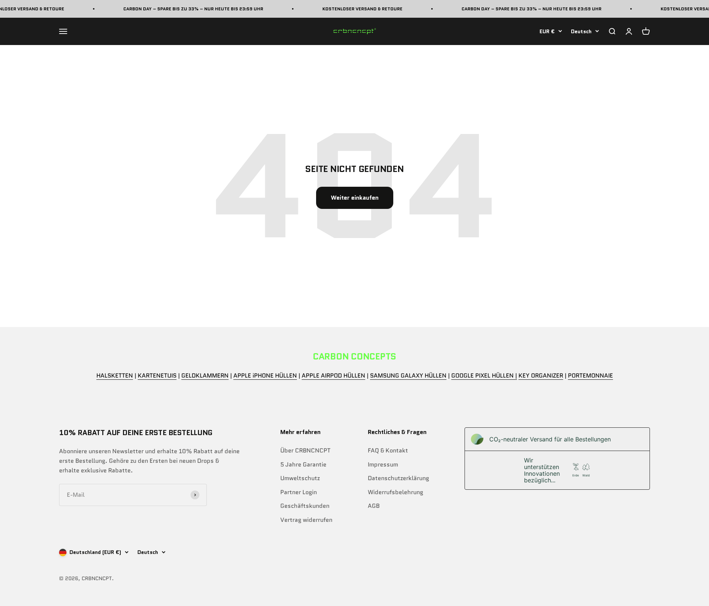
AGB (374, 506)
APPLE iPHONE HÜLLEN (265, 375)
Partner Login (298, 492)
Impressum (383, 464)
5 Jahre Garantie (303, 464)
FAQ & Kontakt (388, 450)
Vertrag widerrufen (306, 520)
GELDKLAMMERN (205, 375)
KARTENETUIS (157, 375)
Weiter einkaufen (355, 197)
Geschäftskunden (304, 506)
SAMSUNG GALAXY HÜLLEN (408, 375)
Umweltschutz (300, 478)
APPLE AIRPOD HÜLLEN (333, 375)
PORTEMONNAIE (590, 375)
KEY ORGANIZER (540, 375)
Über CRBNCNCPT (305, 450)
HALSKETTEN (114, 375)
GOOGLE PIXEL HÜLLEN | (484, 375)
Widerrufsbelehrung (395, 492)
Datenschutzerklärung (398, 478)
